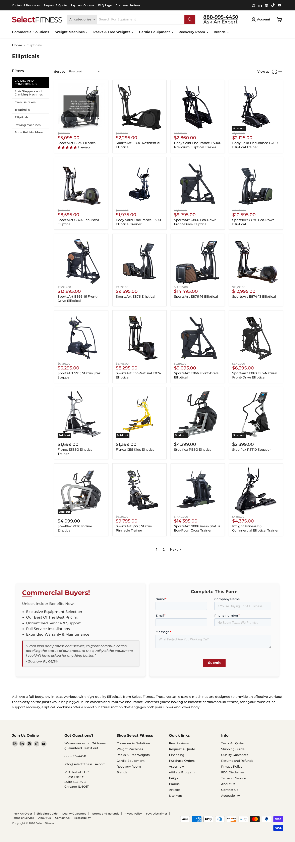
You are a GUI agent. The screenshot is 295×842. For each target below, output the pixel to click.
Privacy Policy (231, 766)
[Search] (189, 19)
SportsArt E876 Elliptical (135, 296)
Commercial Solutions (30, 32)
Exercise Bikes (25, 102)
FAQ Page (105, 5)
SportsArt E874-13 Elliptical (254, 296)
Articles (174, 790)
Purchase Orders (182, 761)
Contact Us (229, 790)
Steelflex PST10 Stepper (251, 449)
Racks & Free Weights (112, 32)
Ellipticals (21, 117)
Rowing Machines (28, 125)
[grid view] (274, 71)
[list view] (280, 71)
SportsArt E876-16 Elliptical (196, 296)
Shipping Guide (232, 749)
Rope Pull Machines (29, 132)
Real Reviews (179, 743)
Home (17, 45)
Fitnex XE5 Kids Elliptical (135, 449)
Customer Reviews (128, 5)
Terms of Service (233, 778)
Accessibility (230, 795)
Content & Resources (26, 5)
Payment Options (82, 5)
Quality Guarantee (234, 755)
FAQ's (173, 778)
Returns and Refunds (237, 761)
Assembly (176, 766)
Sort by (59, 71)
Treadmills (22, 110)
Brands (220, 32)
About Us (228, 784)
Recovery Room (192, 32)
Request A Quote (55, 5)
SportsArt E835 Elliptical (77, 143)
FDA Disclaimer (233, 772)
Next (174, 549)
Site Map (175, 795)
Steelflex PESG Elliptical (193, 449)
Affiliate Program (182, 772)
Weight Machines (70, 32)
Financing (176, 755)
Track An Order (232, 743)
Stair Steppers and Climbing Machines (29, 93)
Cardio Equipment (155, 32)
